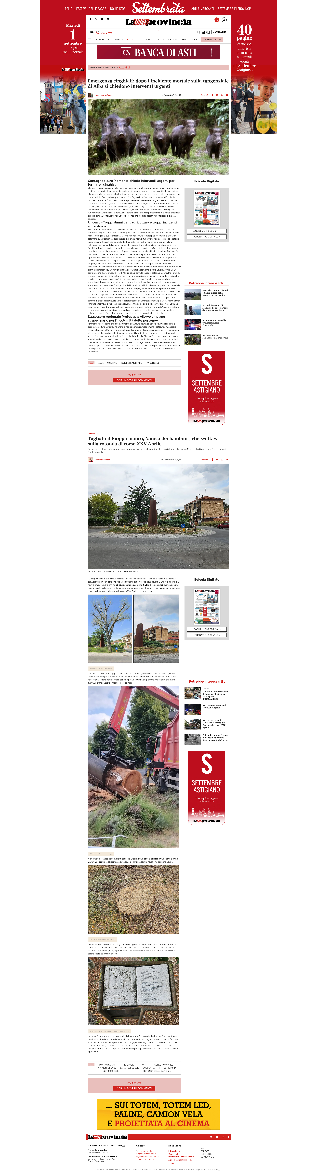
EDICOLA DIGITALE (206, 32)
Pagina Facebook (92, 19)
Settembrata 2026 (104, 33)
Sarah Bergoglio (129, 1068)
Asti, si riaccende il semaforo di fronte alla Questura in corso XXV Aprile (213, 724)
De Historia (170, 1068)
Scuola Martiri (151, 1068)
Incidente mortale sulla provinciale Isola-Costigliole (214, 323)
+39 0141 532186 (145, 1151)
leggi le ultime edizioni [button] (206, 231)
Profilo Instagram (98, 19)
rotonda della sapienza (157, 1071)
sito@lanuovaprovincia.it (145, 1159)
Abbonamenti (219, 32)
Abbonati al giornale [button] (206, 236)
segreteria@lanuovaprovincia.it (148, 1157)
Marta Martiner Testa (103, 95)
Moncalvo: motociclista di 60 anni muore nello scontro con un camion (215, 293)
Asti (144, 1065)
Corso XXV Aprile (163, 1065)
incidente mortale (131, 363)
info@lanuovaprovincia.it (146, 1154)
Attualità (124, 67)
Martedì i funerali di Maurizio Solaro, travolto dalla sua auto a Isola (215, 308)
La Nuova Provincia (105, 67)
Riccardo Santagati (102, 460)
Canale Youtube (104, 19)
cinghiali (112, 363)
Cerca (216, 19)
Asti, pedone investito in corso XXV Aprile (214, 706)
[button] (224, 20)
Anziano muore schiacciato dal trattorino (215, 336)
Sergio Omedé (111, 1071)
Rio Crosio (128, 1065)
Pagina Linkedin (109, 19)
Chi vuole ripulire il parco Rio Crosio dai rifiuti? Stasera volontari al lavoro (215, 738)
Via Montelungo (107, 1068)
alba (101, 363)
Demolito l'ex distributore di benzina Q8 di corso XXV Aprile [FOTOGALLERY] (215, 695)
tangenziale (152, 363)
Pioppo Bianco (107, 1065)
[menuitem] (102, 39)
